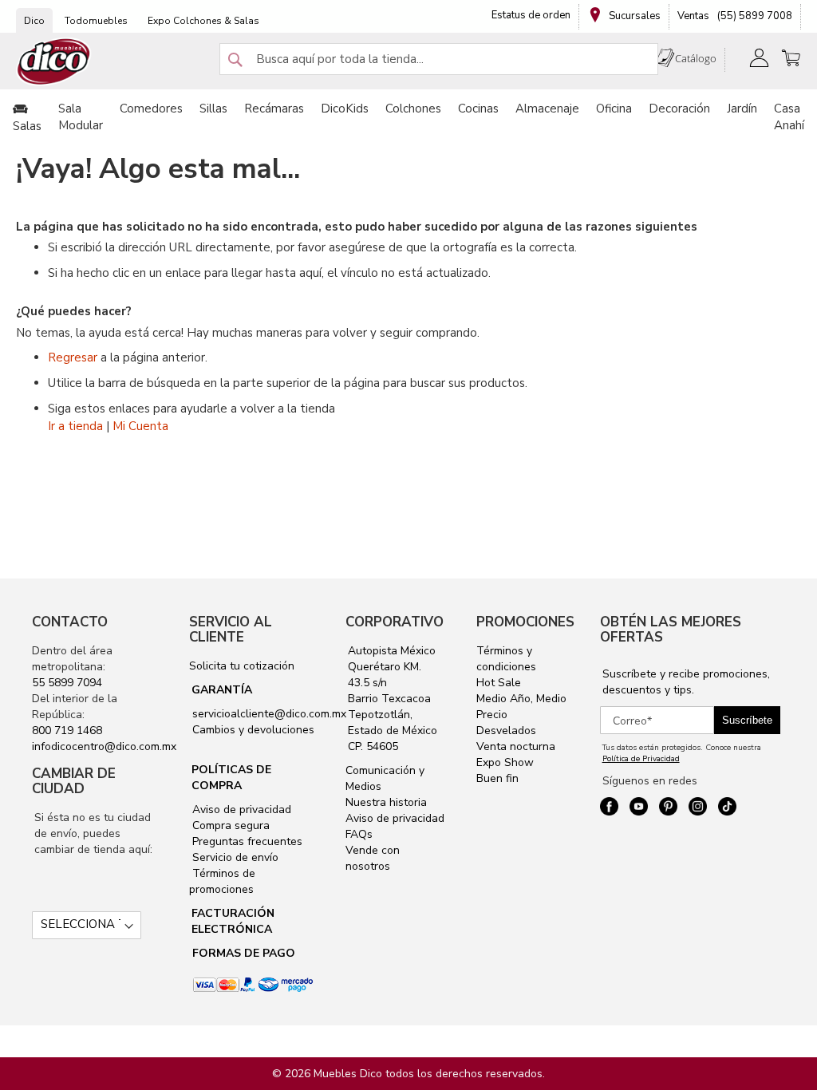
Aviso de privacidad (240, 809)
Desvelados (506, 730)
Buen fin (497, 778)
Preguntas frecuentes (245, 841)
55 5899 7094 (67, 682)
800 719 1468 (67, 730)
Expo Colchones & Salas (203, 20)
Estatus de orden (530, 15)
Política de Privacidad (641, 758)
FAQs (359, 834)
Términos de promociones (222, 881)
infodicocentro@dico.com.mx (104, 746)
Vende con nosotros (372, 858)
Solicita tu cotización (241, 665)
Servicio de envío (233, 857)
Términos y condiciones (506, 658)
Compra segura (229, 825)
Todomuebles (96, 20)
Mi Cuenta (140, 426)
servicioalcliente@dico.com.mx (269, 713)
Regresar (72, 357)
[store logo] (54, 62)
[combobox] (438, 59)
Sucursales (633, 16)
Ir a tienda (75, 426)
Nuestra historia (386, 802)
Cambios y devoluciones (251, 729)
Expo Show (505, 762)
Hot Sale (498, 682)
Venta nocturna (515, 746)
